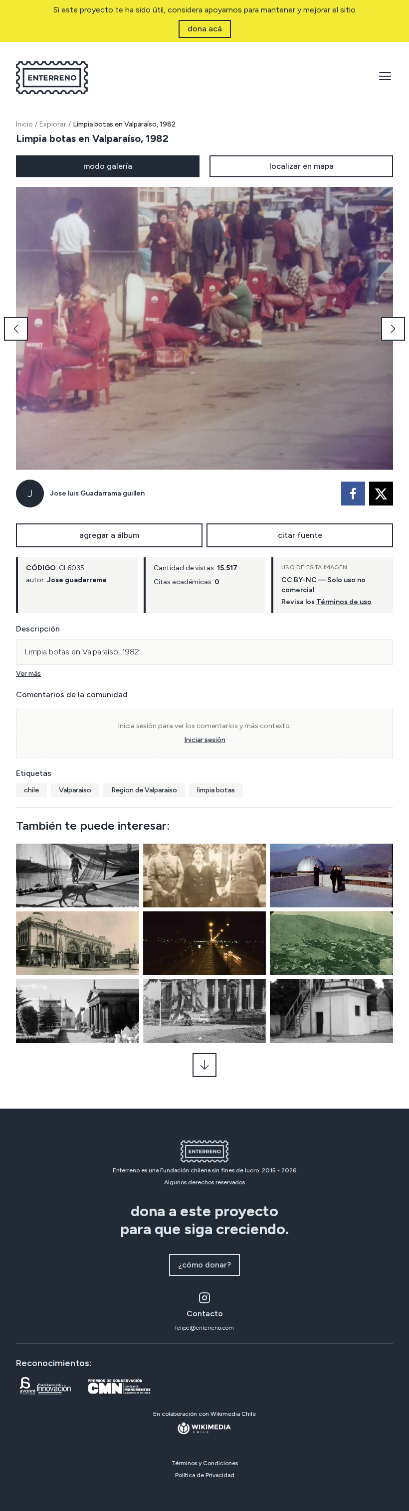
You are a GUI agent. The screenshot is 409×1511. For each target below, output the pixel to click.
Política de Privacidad (204, 1475)
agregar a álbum (109, 535)
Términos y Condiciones (205, 1463)
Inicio (24, 124)
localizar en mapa (301, 166)
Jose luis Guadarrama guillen (97, 493)
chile (31, 790)
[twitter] (381, 493)
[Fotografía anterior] (16, 329)
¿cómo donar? (204, 1264)
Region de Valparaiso (144, 790)
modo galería (107, 166)
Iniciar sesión (204, 740)
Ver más (28, 673)
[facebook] (353, 493)
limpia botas (216, 790)
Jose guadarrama (76, 580)
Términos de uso (344, 602)
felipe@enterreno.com (204, 1327)
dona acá (205, 28)
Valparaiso (75, 790)
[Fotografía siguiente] (393, 329)
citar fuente (300, 535)
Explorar (52, 124)
